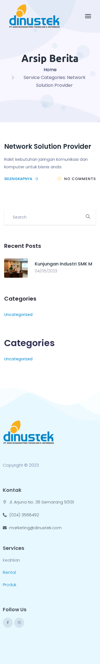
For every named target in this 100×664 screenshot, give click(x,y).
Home (50, 69)
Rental (9, 572)
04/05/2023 (46, 271)
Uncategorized (18, 314)
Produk (9, 585)
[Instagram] (19, 623)
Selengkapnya (18, 178)
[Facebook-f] (8, 623)
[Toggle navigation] (88, 16)
